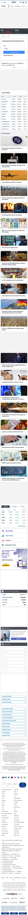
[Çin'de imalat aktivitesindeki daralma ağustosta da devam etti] (14, 408)
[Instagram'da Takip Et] (15, 777)
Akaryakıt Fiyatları (6, 696)
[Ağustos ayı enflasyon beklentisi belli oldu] (14, 425)
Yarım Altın (4, 109)
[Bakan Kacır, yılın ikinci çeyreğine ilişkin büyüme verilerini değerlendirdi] (14, 358)
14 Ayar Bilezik (13, 857)
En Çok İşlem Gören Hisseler (8, 871)
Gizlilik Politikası (17, 877)
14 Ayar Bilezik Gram (5, 121)
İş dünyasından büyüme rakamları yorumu (12, 382)
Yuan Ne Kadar (6, 732)
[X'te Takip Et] (12, 777)
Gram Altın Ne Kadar (7, 711)
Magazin (4, 800)
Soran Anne (16, 818)
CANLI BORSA (9, 535)
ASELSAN (3, 604)
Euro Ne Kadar (6, 726)
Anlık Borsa (17, 6)
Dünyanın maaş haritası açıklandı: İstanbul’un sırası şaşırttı (13, 198)
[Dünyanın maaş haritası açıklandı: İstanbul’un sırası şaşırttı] (14, 191)
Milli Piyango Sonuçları (19, 822)
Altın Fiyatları (5, 824)
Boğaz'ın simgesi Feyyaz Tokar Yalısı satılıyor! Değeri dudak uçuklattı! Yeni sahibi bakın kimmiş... (12, 850)
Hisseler (3, 820)
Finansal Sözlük (5, 818)
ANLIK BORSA (9, 531)
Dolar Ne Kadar (6, 723)
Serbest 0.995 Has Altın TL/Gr (6, 129)
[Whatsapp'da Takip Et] (24, 777)
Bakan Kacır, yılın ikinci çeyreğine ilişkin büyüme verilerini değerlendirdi (14, 365)
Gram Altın (4, 99)
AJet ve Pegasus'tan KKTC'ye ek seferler (12, 182)
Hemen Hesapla (14, 52)
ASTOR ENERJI (4, 599)
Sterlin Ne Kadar (6, 729)
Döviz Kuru (4, 873)
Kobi (15, 809)
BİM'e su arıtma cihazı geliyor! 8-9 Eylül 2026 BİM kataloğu (13, 231)
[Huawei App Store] (16, 785)
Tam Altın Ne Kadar (7, 714)
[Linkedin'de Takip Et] (18, 777)
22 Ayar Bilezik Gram (5, 126)
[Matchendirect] (14, 898)
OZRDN (3, 520)
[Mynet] (22, 898)
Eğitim (3, 804)
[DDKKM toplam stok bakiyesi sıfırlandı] (14, 456)
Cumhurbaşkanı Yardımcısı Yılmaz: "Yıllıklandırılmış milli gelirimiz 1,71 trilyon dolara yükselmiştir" (13, 398)
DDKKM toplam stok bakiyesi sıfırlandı (11, 463)
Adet (4, 45)
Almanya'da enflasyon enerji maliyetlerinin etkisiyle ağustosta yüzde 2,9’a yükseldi (12, 312)
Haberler (4, 791)
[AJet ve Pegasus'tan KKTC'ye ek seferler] (14, 175)
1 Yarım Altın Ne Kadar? (7, 862)
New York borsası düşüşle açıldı (10, 247)
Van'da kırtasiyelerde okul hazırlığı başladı (12, 280)
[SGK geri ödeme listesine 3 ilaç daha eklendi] (14, 440)
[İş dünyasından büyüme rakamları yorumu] (14, 375)
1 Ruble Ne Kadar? (6, 868)
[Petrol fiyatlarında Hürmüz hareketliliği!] (14, 208)
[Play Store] (4, 785)
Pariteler (11, 873)
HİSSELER (8, 540)
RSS (13, 879)
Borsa (11, 6)
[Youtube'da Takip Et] (21, 777)
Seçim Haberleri (17, 798)
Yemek (3, 796)
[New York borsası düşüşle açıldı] (14, 241)
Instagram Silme (17, 828)
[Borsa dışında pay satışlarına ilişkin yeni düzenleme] (14, 141)
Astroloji (16, 794)
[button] (4, 2)
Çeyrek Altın (4, 106)
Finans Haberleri (5, 854)
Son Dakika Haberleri (6, 789)
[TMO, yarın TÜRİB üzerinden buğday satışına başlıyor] (14, 321)
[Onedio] (5, 902)
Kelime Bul (16, 815)
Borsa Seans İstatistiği (7, 813)
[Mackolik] (6, 898)
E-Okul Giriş (16, 824)
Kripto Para (4, 822)
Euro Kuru (4, 828)
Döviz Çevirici (7, 644)
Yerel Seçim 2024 (15, 854)
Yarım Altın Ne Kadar (7, 717)
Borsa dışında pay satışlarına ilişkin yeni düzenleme (12, 148)
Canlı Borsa (4, 815)
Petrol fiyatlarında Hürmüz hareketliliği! (12, 215)
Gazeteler (16, 802)
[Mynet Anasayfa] (14, 2)
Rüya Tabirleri (5, 831)
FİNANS (3, 6)
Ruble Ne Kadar (6, 735)
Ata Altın (3, 116)
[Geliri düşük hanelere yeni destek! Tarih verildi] (14, 289)
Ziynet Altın (4, 119)
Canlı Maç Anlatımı (18, 800)
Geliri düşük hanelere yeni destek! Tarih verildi (13, 295)
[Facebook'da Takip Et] (9, 777)
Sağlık (15, 791)
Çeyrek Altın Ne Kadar (7, 708)
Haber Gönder (23, 785)
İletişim (2, 877)
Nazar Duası (16, 835)
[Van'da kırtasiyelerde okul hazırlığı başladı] (14, 273)
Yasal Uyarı (24, 877)
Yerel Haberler (5, 811)
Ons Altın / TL (4, 104)
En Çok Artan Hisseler (7, 869)
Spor (3, 807)
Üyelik (11, 877)
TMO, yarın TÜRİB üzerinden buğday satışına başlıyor (13, 329)
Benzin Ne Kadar (6, 699)
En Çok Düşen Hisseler (17, 868)
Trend (3, 802)
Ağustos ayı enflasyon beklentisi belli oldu (12, 431)
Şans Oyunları (17, 807)
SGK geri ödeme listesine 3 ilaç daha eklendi (13, 447)
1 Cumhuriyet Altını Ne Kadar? (9, 864)
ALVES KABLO (4, 602)
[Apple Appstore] (10, 785)
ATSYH (3, 523)
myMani (15, 811)
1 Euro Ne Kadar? (16, 866)
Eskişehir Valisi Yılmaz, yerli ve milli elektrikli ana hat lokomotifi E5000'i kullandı (13, 479)
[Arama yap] (20, 2)
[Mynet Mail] (26, 2)
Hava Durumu (5, 833)
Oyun (15, 813)
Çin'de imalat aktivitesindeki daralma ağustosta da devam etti (14, 415)
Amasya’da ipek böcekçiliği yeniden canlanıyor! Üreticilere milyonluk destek (13, 263)
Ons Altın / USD (4, 101)
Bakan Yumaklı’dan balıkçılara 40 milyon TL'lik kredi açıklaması (13, 166)
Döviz (23, 6)
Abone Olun (18, 638)
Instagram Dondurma (18, 826)
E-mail (15, 804)
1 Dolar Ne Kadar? (6, 866)
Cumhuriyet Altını (5, 111)
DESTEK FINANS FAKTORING (7, 597)
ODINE (3, 512)
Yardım (7, 877)
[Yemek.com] (22, 902)
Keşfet (3, 835)
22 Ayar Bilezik (14, 859)
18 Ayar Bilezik (5, 859)
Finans (3, 794)
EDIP (3, 514)
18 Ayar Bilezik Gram (5, 124)
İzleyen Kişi (22, 594)
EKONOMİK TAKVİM (10, 545)
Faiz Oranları (18, 873)
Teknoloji (16, 789)
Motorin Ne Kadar (6, 702)
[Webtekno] (13, 902)
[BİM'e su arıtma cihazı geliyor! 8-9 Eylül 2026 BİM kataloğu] (14, 223)
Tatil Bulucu (16, 820)
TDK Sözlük (16, 831)
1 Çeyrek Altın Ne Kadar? (7, 861)
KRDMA (3, 517)
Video (3, 809)
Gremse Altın (4, 114)
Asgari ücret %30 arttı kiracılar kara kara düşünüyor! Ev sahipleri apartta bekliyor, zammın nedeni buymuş (13, 845)
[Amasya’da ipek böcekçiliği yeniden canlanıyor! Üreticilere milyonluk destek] (14, 256)
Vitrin (15, 796)
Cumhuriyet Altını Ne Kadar (9, 720)
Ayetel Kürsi (16, 833)
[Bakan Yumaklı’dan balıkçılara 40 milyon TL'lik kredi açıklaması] (14, 158)
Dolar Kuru (4, 826)
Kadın (3, 798)
